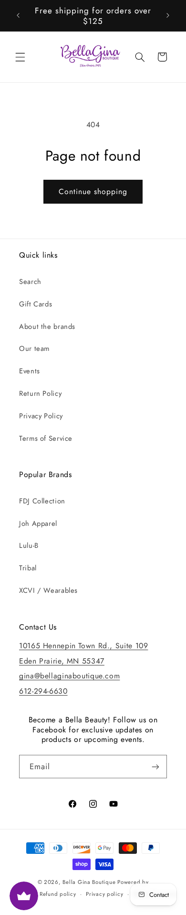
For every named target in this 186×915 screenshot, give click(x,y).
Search (30, 281)
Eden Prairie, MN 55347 (61, 660)
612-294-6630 (43, 691)
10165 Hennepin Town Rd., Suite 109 (83, 645)
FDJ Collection (42, 501)
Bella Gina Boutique (88, 882)
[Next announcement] (167, 15)
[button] (20, 57)
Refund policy (58, 894)
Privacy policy (104, 894)
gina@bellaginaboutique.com (69, 675)
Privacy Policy (41, 416)
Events (29, 371)
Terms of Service (45, 438)
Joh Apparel (38, 523)
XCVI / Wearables (48, 590)
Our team (34, 348)
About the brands (47, 326)
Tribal (28, 568)
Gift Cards (35, 304)
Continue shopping (93, 191)
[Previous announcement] (18, 15)
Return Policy (40, 393)
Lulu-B (29, 545)
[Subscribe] (155, 766)
